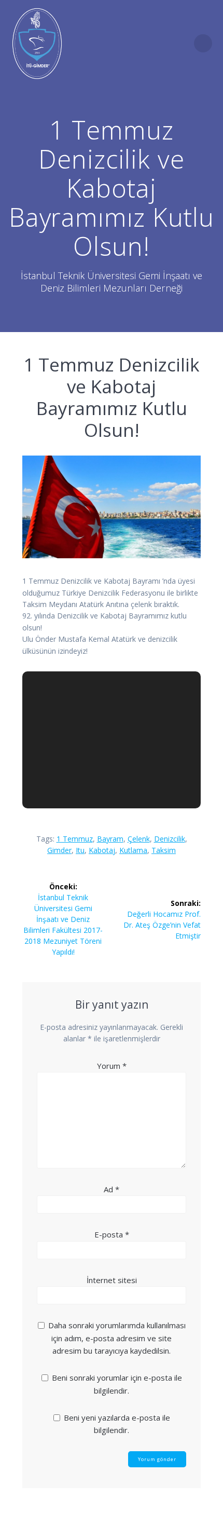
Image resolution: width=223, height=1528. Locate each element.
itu (80, 850)
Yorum (112, 1066)
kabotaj (102, 850)
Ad (111, 1189)
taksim (163, 850)
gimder (59, 850)
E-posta (111, 1234)
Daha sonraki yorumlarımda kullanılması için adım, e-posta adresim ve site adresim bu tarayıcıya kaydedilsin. (117, 1338)
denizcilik (169, 839)
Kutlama (133, 850)
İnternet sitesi (112, 1280)
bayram (110, 839)
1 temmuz (75, 839)
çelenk (139, 839)
